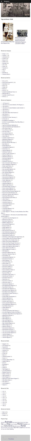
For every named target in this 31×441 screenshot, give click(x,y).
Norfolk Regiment (6, 227)
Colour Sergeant (5, 377)
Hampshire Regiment (6, 183)
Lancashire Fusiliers (6, 200)
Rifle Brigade (5, 251)
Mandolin (15, 426)
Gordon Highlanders (6, 180)
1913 (3, 394)
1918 (3, 402)
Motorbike (4, 72)
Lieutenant (4, 350)
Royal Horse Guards (6, 268)
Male (3, 412)
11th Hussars (5, 103)
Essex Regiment (5, 174)
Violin (8, 429)
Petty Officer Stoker (6, 380)
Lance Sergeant (5, 383)
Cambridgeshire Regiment (7, 147)
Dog (8, 423)
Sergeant (4, 344)
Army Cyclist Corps (6, 128)
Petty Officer (5, 381)
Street (24, 427)
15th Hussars (5, 109)
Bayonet (16, 422)
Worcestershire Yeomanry (7, 329)
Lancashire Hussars (6, 202)
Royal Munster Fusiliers (7, 276)
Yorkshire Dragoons (6, 334)
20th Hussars (5, 114)
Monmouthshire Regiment (7, 224)
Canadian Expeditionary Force (8, 92)
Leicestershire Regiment (7, 203)
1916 (3, 399)
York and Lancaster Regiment (8, 331)
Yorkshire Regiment (6, 337)
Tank (26, 427)
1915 (3, 397)
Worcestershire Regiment (7, 328)
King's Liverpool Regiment (7, 188)
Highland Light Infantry (7, 185)
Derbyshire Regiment (6, 155)
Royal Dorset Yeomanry (7, 258)
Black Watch (5, 144)
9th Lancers (4, 123)
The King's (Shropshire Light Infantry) (10, 310)
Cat (2, 424)
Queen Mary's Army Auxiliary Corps (9, 240)
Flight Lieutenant (5, 375)
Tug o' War (5, 429)
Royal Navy (4, 84)
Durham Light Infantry (6, 166)
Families (4, 58)
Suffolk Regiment (6, 307)
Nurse (3, 85)
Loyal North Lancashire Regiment (9, 218)
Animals (8, 421)
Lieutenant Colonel (6, 356)
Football (15, 424)
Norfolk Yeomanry (6, 229)
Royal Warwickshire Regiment (8, 285)
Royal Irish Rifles (6, 273)
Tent (2, 429)
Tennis (29, 427)
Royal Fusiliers (5, 263)
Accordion (2, 422)
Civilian (3, 87)
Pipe (15, 427)
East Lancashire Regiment (7, 169)
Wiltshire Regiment (6, 324)
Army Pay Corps (5, 131)
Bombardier (4, 364)
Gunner (3, 358)
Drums (11, 424)
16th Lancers (5, 111)
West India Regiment (6, 320)
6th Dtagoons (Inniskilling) (7, 120)
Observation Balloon (4, 427)
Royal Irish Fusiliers (6, 271)
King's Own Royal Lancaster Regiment (10, 191)
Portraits (4, 55)
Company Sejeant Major (7, 359)
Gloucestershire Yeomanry (7, 178)
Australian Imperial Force (7, 95)
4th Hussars (4, 119)
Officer (3, 366)
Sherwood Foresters (6, 299)
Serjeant (4, 384)
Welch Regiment (5, 317)
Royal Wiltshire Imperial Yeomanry (9, 293)
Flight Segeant (5, 369)
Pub (19, 427)
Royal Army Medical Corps (8, 252)
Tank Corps (4, 309)
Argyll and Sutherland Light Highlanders (10, 126)
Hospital (25, 424)
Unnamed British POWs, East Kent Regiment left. (7, 42)
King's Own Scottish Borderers (8, 192)
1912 (3, 393)
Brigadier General (6, 372)
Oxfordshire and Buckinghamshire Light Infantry (12, 236)
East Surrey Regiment (7, 170)
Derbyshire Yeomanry (6, 156)
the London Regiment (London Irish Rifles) (11, 312)
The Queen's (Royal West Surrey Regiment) (11, 313)
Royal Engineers (5, 260)
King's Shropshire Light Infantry (8, 197)
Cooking (5, 424)
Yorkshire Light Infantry (7, 335)
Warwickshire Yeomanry (7, 315)
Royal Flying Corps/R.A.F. (7, 82)
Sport (21, 427)
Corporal (4, 347)
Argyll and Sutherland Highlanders (9, 125)
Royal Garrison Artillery (7, 265)
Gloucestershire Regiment (7, 177)
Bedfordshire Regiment (7, 139)
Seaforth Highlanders (6, 298)
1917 (3, 400)
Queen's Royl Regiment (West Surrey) (10, 246)
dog (3, 69)
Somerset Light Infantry (7, 301)
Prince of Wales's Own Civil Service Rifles (11, 238)
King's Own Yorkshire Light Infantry (9, 194)
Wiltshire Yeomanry (6, 326)
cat (3, 71)
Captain (4, 351)
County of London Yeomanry (8, 153)
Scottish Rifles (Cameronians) (8, 296)
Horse (20, 423)
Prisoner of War (5, 74)
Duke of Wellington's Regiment (8, 164)
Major (3, 355)
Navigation (6, 1)
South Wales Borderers (7, 306)
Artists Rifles (5, 136)
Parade (9, 427)
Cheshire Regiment (6, 150)
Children (4, 61)
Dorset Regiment (5, 159)
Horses (3, 66)
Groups (3, 53)
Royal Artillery (5, 255)
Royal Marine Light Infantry (8, 274)
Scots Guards (5, 295)
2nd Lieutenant (5, 345)
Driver (3, 362)
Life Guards (4, 207)
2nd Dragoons (5, 115)
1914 (3, 396)
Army (3, 81)
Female (3, 415)
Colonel (3, 367)
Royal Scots (4, 279)
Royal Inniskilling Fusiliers (7, 269)
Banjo (13, 422)
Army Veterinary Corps (7, 134)
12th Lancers (5, 106)
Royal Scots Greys (6, 282)
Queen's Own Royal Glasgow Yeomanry (10, 243)
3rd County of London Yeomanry (9, 117)
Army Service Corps (6, 133)
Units (3, 64)
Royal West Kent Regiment (8, 288)
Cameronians (5, 148)
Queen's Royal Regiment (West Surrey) (10, 244)
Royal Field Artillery (6, 262)
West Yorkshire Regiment (7, 323)
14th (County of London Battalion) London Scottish (12, 108)
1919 (3, 404)
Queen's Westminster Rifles (8, 247)
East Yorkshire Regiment (7, 172)
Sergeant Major (5, 361)
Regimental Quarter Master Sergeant (10, 378)
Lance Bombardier (6, 370)
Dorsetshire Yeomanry (7, 161)
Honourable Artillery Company (8, 186)
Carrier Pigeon (25, 422)
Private (3, 353)
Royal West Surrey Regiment (8, 290)
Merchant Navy (5, 93)
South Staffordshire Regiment (8, 304)
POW (17, 427)
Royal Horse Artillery (6, 266)
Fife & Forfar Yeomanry (7, 175)
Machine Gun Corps (6, 219)
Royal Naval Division (6, 277)
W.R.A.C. (4, 96)
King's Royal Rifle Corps (7, 196)
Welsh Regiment (5, 318)
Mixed (3, 88)
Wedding (12, 429)
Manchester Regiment (7, 221)
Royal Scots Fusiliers (6, 280)
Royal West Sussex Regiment (8, 291)
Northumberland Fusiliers (7, 235)
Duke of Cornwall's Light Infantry (9, 163)
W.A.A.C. (4, 90)
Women (4, 60)
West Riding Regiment (7, 321)
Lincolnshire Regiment (7, 208)
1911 (3, 391)
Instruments (8, 426)
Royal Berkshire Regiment (7, 257)
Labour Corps (5, 199)
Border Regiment (5, 145)
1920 (3, 405)
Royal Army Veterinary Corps (8, 254)
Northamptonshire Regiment (8, 233)
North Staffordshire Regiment (8, 232)
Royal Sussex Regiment (7, 284)
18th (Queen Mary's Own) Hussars (9, 112)
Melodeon (18, 426)
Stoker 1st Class (5, 373)
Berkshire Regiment (6, 141)
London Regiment (6, 210)
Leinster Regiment (6, 205)
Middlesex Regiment (6, 222)
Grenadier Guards (6, 181)
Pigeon (12, 427)
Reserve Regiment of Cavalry (8, 249)
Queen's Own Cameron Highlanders (9, 241)
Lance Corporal (5, 348)
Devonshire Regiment (6, 158)
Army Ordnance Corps (7, 130)
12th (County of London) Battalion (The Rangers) (12, 104)
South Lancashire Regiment (8, 302)
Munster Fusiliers (6, 225)
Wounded (4, 63)
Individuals (4, 57)
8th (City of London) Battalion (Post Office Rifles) (12, 122)
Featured (4, 68)
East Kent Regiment (6, 167)
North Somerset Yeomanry (7, 230)
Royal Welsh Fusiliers (6, 287)
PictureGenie (11, 439)
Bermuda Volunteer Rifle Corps (8, 142)
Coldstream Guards (6, 152)
